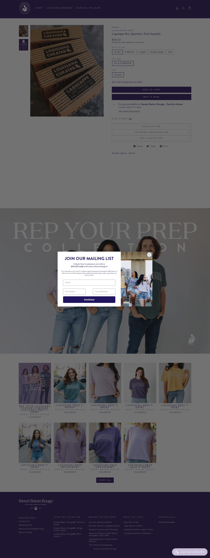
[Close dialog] (149, 255)
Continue (89, 299)
